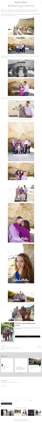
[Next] (39, 365)
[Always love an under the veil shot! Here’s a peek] (24, 413)
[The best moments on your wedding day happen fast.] (17, 413)
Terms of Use (24, 419)
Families (21, 7)
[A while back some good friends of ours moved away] (31, 413)
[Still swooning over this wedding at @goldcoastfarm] (4, 413)
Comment (3, 385)
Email (16, 400)
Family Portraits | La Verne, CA (33, 367)
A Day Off (39, 347)
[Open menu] (40, 2)
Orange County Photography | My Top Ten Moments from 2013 (10, 348)
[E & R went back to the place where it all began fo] (38, 413)
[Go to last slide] (2, 365)
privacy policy (23, 338)
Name (2, 400)
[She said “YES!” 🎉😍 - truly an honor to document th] (11, 413)
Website (30, 400)
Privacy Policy (18, 419)
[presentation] (7, 361)
